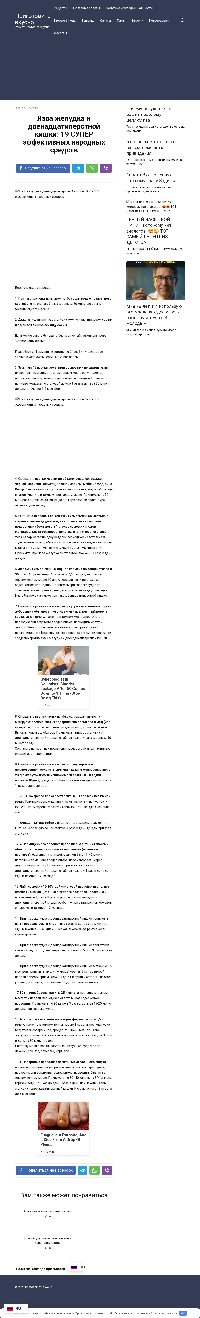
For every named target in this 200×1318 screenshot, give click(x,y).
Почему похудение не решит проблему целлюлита (148, 114)
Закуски (137, 20)
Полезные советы (86, 8)
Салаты (105, 20)
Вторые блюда (65, 20)
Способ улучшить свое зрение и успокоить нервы (47, 1240)
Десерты (60, 33)
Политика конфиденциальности (129, 8)
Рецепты (60, 8)
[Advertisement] (100, 68)
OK (183, 1313)
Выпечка (87, 20)
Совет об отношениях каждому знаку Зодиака (151, 177)
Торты (121, 20)
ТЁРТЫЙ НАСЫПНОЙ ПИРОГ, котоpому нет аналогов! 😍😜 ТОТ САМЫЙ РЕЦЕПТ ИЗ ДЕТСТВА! (148, 231)
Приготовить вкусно (33, 19)
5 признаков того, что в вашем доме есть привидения (151, 147)
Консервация (159, 20)
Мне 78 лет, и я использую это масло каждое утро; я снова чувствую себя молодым (154, 315)
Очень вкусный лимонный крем (81, 335)
